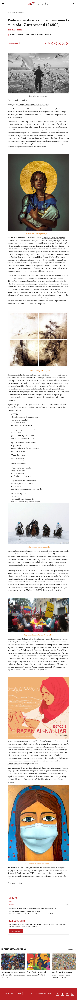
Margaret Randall (20, 404)
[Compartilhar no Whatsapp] (55, 43)
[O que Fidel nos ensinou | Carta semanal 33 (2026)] (38, 962)
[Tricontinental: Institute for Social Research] (38, 3)
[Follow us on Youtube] (72, 994)
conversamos (12, 653)
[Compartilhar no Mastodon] (67, 43)
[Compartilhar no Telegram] (63, 43)
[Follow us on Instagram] (67, 994)
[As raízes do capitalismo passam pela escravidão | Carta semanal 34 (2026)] (13, 962)
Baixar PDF (14, 43)
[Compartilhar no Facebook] (51, 43)
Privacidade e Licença (44, 994)
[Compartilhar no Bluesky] (59, 43)
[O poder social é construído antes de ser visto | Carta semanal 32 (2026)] (64, 962)
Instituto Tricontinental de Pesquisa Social (33, 104)
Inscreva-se (9, 994)
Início (9, 12)
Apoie (19, 994)
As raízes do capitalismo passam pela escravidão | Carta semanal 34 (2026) (33, 908)
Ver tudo (70, 949)
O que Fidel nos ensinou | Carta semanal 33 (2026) (25, 911)
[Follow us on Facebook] (62, 994)
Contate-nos (31, 994)
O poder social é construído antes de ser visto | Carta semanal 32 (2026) (31, 914)
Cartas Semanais (18, 12)
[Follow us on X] (57, 994)
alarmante (22, 397)
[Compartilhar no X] (47, 43)
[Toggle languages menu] (74, 3)
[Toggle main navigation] (3, 3)
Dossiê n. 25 (23, 590)
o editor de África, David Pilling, (54, 237)
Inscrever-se (15, 931)
